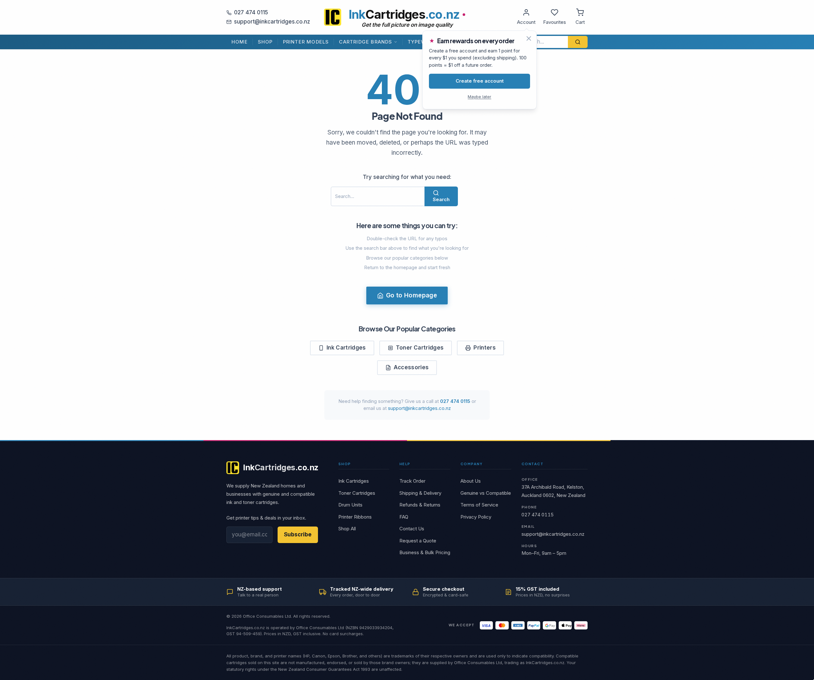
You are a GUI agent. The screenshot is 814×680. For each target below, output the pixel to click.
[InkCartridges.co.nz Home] (332, 17)
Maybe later (479, 96)
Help (404, 464)
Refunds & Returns (419, 505)
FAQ (403, 517)
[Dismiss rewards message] (529, 38)
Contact (532, 464)
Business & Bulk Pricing (424, 552)
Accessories (411, 367)
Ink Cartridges (346, 347)
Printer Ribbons (355, 517)
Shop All (347, 529)
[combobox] (542, 42)
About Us (470, 481)
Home (239, 42)
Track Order (412, 481)
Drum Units (350, 505)
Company (471, 464)
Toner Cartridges (420, 347)
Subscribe (298, 534)
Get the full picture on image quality (407, 25)
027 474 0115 (251, 12)
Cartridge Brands (365, 42)
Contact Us (411, 529)
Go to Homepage (411, 295)
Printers (484, 347)
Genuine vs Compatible (485, 493)
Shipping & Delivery (420, 493)
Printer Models (306, 42)
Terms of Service (479, 505)
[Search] (578, 42)
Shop (265, 42)
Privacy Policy (475, 517)
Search (441, 199)
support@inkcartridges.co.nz (272, 21)
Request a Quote (417, 541)
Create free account (480, 81)
